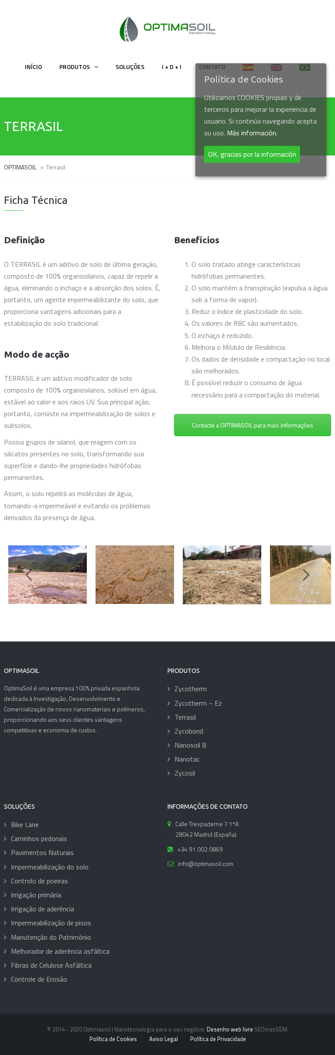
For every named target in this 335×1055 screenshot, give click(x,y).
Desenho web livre (230, 1029)
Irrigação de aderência (42, 908)
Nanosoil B (190, 745)
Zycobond (188, 731)
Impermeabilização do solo (50, 867)
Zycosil (184, 773)
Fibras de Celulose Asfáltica (51, 965)
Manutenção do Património (51, 937)
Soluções (130, 66)
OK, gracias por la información (252, 154)
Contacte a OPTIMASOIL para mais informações (252, 425)
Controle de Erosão (39, 979)
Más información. (252, 133)
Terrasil (185, 717)
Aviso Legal (163, 1038)
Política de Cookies (113, 1038)
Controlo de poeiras (39, 881)
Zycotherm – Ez (198, 703)
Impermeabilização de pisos (51, 922)
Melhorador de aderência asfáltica (60, 951)
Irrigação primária (36, 895)
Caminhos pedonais (39, 838)
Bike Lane (25, 824)
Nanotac (187, 759)
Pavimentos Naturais (42, 852)
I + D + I (171, 66)
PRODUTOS (74, 66)
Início (33, 66)
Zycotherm (190, 688)
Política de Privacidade (218, 1038)
